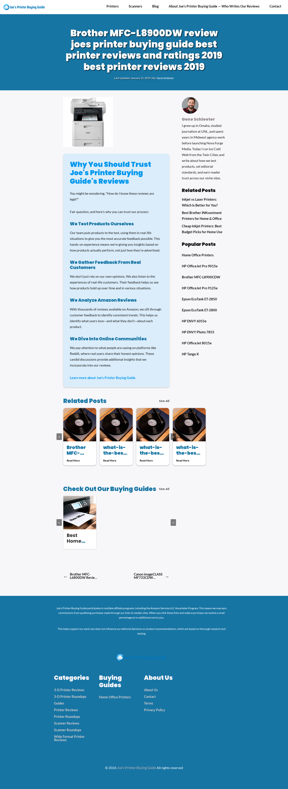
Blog (155, 6)
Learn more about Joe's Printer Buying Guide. (103, 378)
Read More (73, 460)
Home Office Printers (115, 697)
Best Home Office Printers (76, 544)
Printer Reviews (66, 710)
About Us (151, 690)
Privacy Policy (154, 710)
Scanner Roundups (67, 730)
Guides (59, 703)
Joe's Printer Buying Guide (136, 768)
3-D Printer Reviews (69, 690)
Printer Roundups (67, 716)
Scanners (135, 6)
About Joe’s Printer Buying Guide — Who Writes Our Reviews (214, 6)
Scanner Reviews (66, 723)
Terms (148, 703)
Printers (112, 6)
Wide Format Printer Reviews (69, 738)
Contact (275, 6)
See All (164, 401)
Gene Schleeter (165, 78)
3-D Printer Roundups (70, 696)
